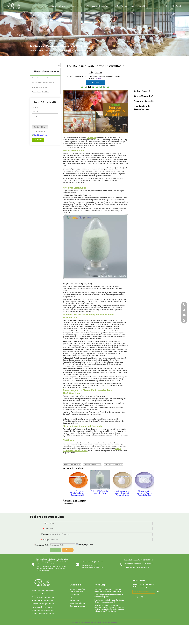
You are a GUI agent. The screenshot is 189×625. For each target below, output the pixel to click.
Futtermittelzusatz (76, 592)
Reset (68, 550)
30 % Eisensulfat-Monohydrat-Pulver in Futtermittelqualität (77, 493)
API (87, 6)
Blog (132, 6)
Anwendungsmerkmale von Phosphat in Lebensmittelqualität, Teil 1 (108, 596)
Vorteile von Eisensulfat (92, 464)
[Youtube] (142, 597)
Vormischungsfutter (101, 6)
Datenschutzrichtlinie (77, 606)
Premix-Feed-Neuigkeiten (40, 87)
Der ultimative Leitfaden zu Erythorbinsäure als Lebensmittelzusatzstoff (109, 601)
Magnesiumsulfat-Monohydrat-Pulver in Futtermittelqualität (144, 493)
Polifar (124, 6)
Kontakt (141, 6)
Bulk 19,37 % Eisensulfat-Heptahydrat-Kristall (100, 492)
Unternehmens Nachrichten (40, 92)
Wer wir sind (74, 600)
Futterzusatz (76, 6)
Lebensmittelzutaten (58, 6)
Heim (43, 6)
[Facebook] (134, 597)
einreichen (38, 139)
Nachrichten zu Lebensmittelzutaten (43, 82)
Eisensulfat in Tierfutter (72, 464)
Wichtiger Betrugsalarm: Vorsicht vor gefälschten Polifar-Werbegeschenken (108, 590)
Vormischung (75, 595)
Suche (58, 65)
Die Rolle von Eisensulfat (113, 464)
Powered (99, 78)
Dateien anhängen (40, 127)
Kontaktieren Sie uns (77, 603)
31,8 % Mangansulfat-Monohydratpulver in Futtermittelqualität (122, 493)
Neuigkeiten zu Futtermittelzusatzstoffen (44, 78)
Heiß (116, 6)
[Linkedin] (138, 597)
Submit (55, 550)
